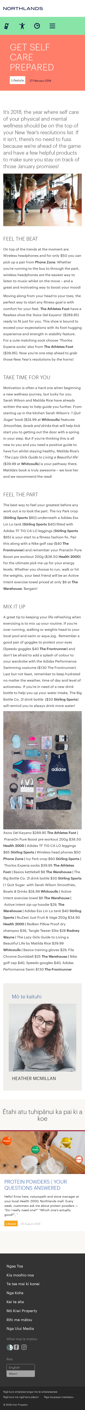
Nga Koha (15, 1292)
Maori (13, 1373)
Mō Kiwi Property (22, 1310)
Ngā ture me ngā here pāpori (21, 1397)
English (14, 1367)
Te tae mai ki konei (23, 1283)
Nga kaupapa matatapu (58, 1397)
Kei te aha (15, 1301)
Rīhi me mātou (19, 1319)
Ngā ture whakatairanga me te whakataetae (30, 1391)
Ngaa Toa (15, 1265)
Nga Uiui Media (20, 1328)
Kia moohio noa (20, 1274)
